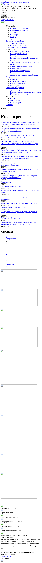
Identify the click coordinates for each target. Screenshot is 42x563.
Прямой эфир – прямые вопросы (14, 207)
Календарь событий (18, 81)
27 (6, 245)
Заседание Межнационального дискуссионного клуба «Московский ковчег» (20, 130)
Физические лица (17, 43)
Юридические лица (18, 45)
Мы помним (6, 182)
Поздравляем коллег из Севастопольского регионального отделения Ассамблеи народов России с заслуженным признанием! (19, 144)
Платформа (14, 35)
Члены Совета (16, 69)
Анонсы (13, 79)
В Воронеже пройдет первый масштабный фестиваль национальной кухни (18, 136)
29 (6, 249)
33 (6, 258)
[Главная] (5, 4)
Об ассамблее (11, 26)
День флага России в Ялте (11, 186)
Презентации (15, 103)
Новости (9, 77)
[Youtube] (4, 22)
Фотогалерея (15, 100)
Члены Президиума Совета (21, 66)
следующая (10, 264)
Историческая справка (19, 28)
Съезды (13, 37)
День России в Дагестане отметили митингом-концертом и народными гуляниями (19, 223)
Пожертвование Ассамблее (16, 47)
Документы (14, 39)
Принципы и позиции (19, 30)
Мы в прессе (15, 86)
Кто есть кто (10, 49)
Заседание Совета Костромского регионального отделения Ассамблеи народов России (20, 157)
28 (6, 247)
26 (6, 243)
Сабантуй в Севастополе (11, 218)
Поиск (4, 13)
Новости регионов (17, 83)
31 (6, 254)
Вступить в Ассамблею (15, 41)
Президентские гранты (19, 94)
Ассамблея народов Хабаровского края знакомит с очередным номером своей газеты (21, 151)
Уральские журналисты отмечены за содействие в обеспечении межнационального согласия (21, 123)
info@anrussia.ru (7, 20)
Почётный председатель (20, 52)
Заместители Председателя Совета (24, 75)
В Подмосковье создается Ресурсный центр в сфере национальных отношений (19, 213)
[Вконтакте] (2, 22)
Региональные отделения (20, 71)
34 (6, 260)
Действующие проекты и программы (25, 90)
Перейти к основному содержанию (15, 2)
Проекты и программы (15, 88)
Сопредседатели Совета (19, 56)
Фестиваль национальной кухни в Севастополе (20, 203)
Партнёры (14, 73)
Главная (4, 111)
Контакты (9, 105)
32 (6, 256)
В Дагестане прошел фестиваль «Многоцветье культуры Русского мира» (19, 177)
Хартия (13, 32)
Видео (12, 98)
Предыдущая (11, 239)
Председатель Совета (18, 54)
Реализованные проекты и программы (25, 92)
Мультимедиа (11, 96)
